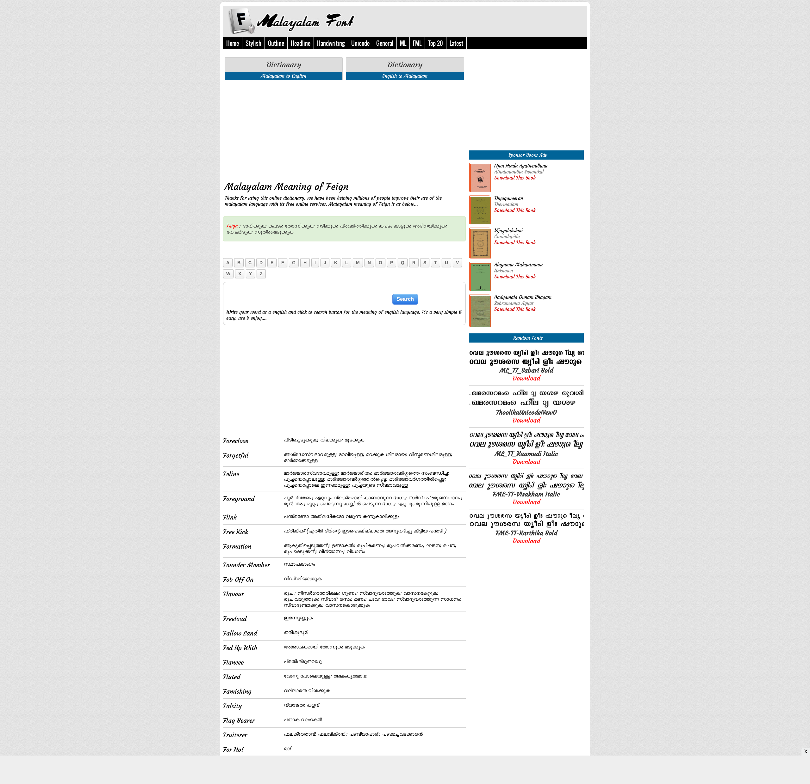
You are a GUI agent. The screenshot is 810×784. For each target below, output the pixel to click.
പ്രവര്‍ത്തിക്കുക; (358, 226)
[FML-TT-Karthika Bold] (526, 527)
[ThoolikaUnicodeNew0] (526, 407)
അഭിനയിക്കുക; (430, 226)
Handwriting (331, 43)
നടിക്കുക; (327, 226)
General (384, 43)
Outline (276, 43)
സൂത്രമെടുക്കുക (273, 232)
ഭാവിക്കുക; (254, 226)
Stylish (253, 43)
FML (417, 43)
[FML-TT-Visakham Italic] (526, 488)
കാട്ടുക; (402, 226)
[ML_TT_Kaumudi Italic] (526, 448)
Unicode (360, 43)
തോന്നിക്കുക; (300, 226)
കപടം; (275, 226)
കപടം (385, 226)
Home (232, 43)
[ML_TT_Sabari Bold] (526, 365)
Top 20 (435, 43)
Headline (300, 43)
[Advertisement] (344, 129)
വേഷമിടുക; (240, 232)
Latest (456, 43)
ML (403, 43)
